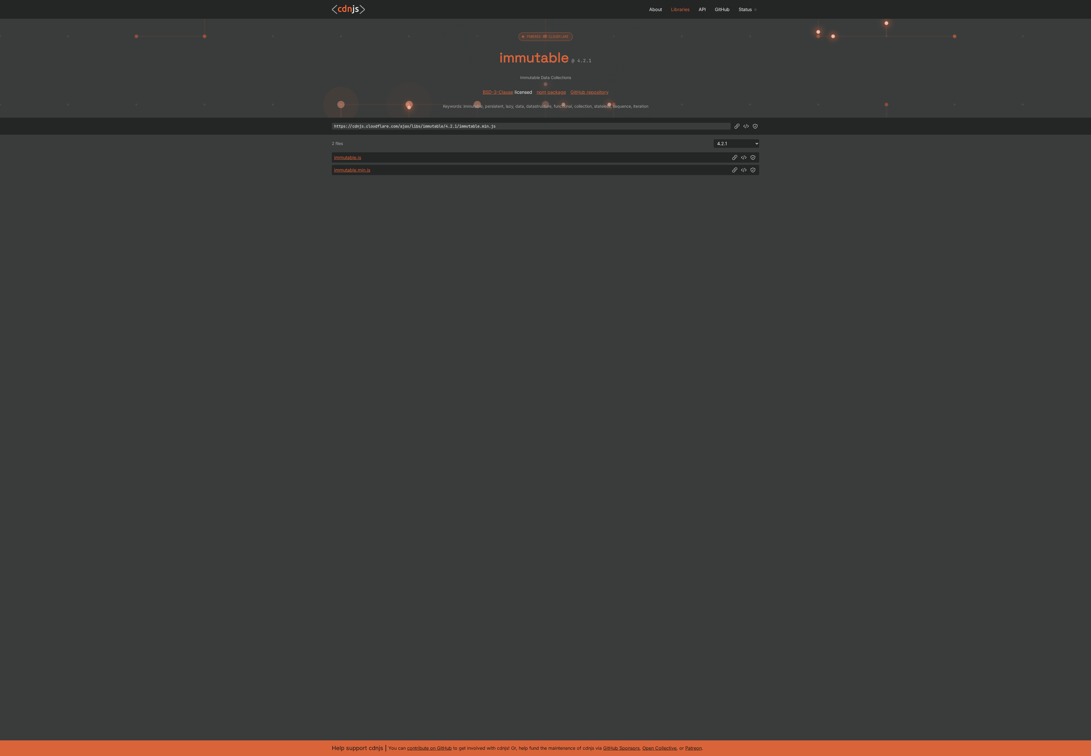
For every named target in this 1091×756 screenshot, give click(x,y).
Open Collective (659, 748)
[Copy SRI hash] (755, 126)
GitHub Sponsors (621, 748)
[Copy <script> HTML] (746, 126)
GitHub (722, 9)
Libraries (680, 9)
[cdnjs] (348, 9)
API (702, 9)
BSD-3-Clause (498, 92)
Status (745, 9)
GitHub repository (590, 92)
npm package (551, 92)
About (655, 9)
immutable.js (347, 157)
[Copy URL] (737, 126)
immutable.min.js (352, 170)
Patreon (693, 748)
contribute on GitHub (429, 748)
